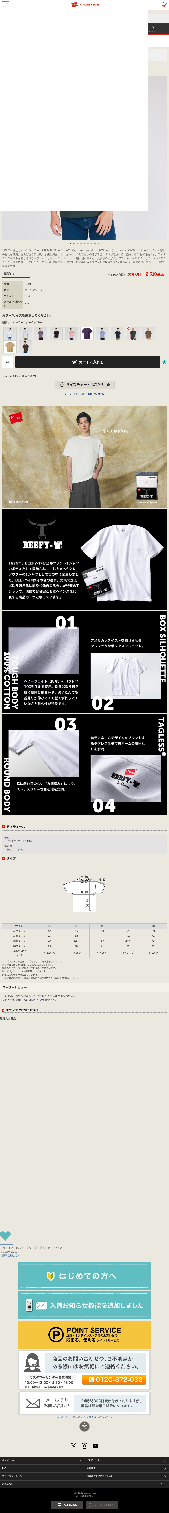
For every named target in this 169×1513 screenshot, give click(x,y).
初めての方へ (8, 1460)
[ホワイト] (10, 333)
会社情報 (91, 1468)
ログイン (36, 999)
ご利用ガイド (93, 1460)
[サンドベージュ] (10, 346)
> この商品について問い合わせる (84, 393)
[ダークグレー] (40, 333)
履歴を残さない (11, 1255)
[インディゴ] (102, 333)
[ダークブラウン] (25, 346)
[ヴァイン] (148, 333)
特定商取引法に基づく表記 (100, 1476)
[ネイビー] (117, 333)
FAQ (4, 1468)
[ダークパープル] (87, 333)
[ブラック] (56, 333)
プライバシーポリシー (13, 1476)
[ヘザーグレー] (25, 333)
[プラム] (71, 333)
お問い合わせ (8, 1484)
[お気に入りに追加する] (164, 362)
